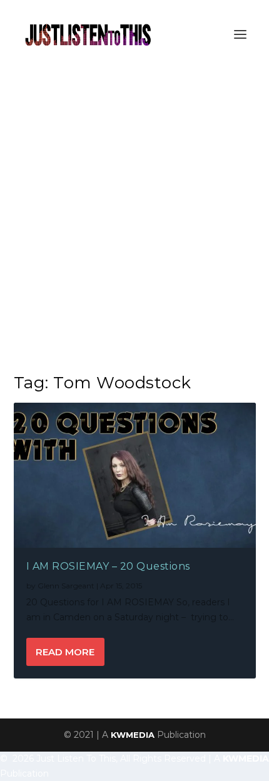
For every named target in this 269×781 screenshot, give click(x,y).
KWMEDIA (133, 735)
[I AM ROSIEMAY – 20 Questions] (135, 475)
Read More (65, 652)
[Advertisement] (134, 209)
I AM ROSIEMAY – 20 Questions (108, 566)
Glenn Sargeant (66, 585)
